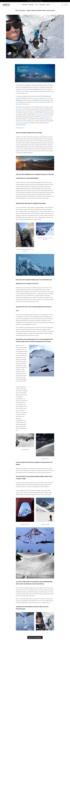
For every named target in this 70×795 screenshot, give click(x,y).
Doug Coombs (48, 118)
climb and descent (40, 114)
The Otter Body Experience (22, 122)
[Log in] (62, 4)
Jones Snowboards (36, 98)
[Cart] (67, 4)
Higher (47, 116)
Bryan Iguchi (19, 109)
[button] (64, 4)
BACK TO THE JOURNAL (35, 637)
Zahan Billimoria (47, 107)
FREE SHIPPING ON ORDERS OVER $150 (35, 1)
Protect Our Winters (48, 98)
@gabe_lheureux (21, 127)
